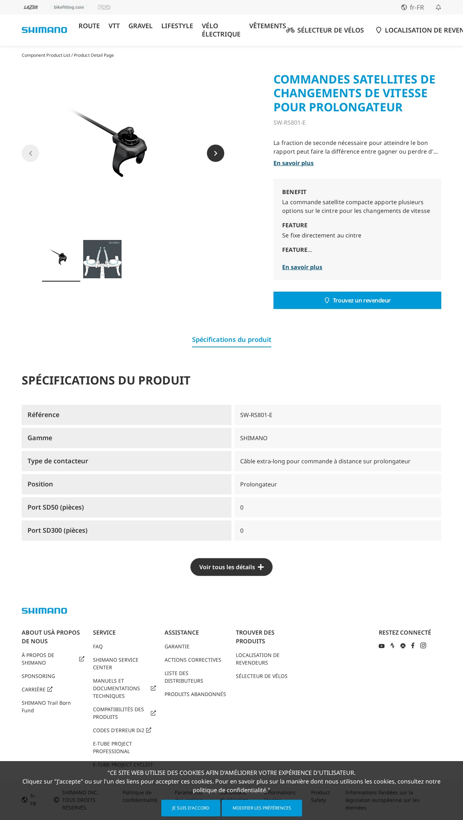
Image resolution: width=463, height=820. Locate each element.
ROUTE (89, 26)
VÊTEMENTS (267, 26)
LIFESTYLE (177, 26)
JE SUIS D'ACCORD (190, 808)
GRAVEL (140, 26)
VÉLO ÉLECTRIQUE (221, 30)
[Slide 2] (102, 259)
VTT (114, 26)
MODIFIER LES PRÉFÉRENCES (262, 808)
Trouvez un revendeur (362, 300)
